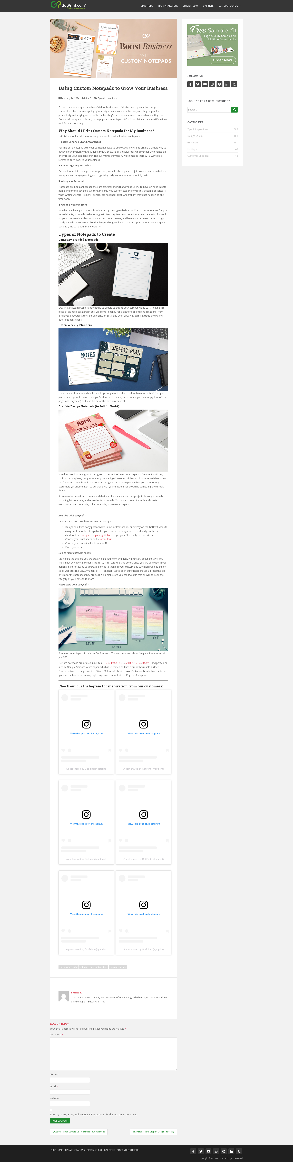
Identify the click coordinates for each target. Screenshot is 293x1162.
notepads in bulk (118, 967)
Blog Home (147, 5)
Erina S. (88, 98)
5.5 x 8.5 (136, 663)
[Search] (234, 110)
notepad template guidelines (96, 535)
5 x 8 (128, 663)
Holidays (192, 149)
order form (106, 539)
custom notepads (68, 967)
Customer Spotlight (230, 5)
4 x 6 (121, 663)
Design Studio (190, 5)
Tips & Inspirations (168, 5)
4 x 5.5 (114, 663)
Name (54, 1074)
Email (54, 1086)
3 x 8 (106, 663)
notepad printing (99, 967)
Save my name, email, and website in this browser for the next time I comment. (93, 1114)
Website (54, 1098)
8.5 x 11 (146, 663)
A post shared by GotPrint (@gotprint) (86, 768)
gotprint (83, 967)
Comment (56, 1034)
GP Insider (208, 5)
